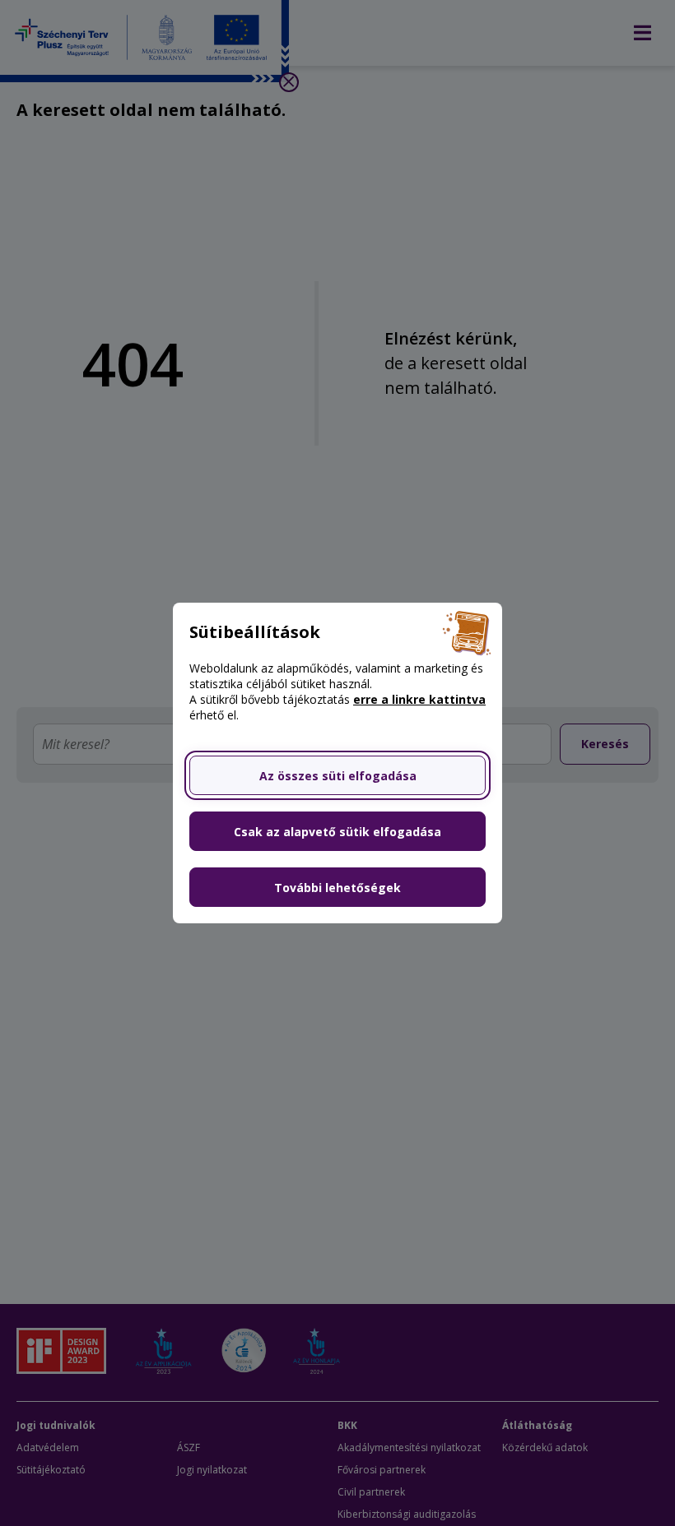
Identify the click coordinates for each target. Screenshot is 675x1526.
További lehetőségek (337, 887)
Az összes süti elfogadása (338, 776)
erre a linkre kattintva (419, 699)
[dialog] (337, 763)
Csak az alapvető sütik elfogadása (337, 831)
